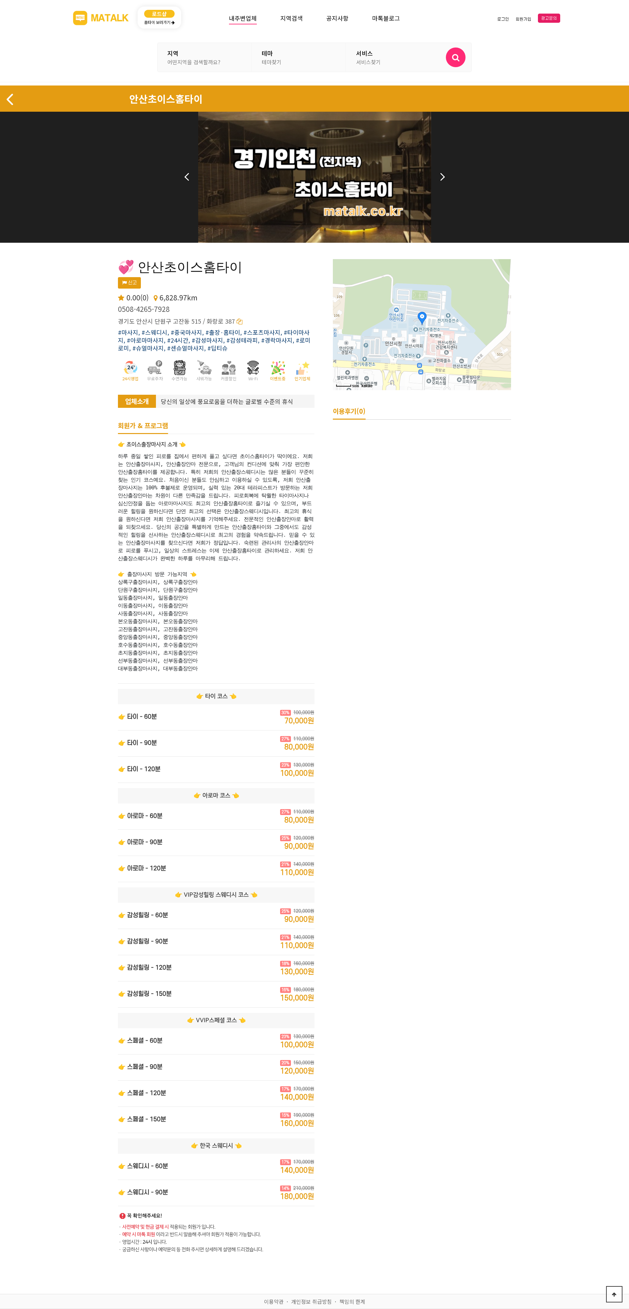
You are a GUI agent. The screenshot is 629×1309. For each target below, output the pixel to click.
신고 (132, 283)
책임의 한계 (352, 1301)
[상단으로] (614, 1294)
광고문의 (549, 18)
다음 (443, 176)
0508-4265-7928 (144, 309)
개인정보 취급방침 (311, 1301)
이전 (187, 176)
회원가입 (523, 19)
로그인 (503, 19)
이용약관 (274, 1301)
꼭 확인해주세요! (144, 1216)
